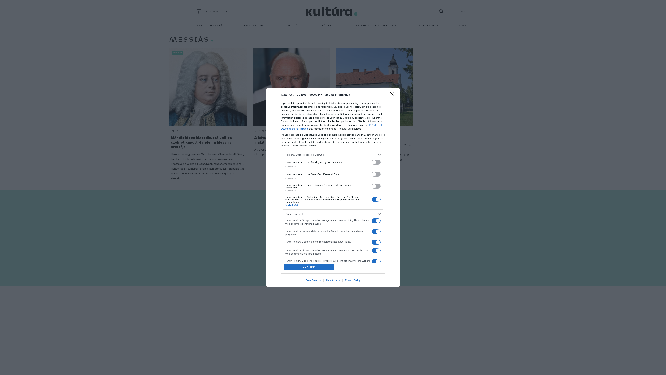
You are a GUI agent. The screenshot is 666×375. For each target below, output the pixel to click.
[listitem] (333, 154)
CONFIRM (309, 266)
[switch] (376, 162)
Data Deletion (313, 280)
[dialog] (333, 187)
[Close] (393, 95)
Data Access (333, 280)
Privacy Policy (352, 280)
